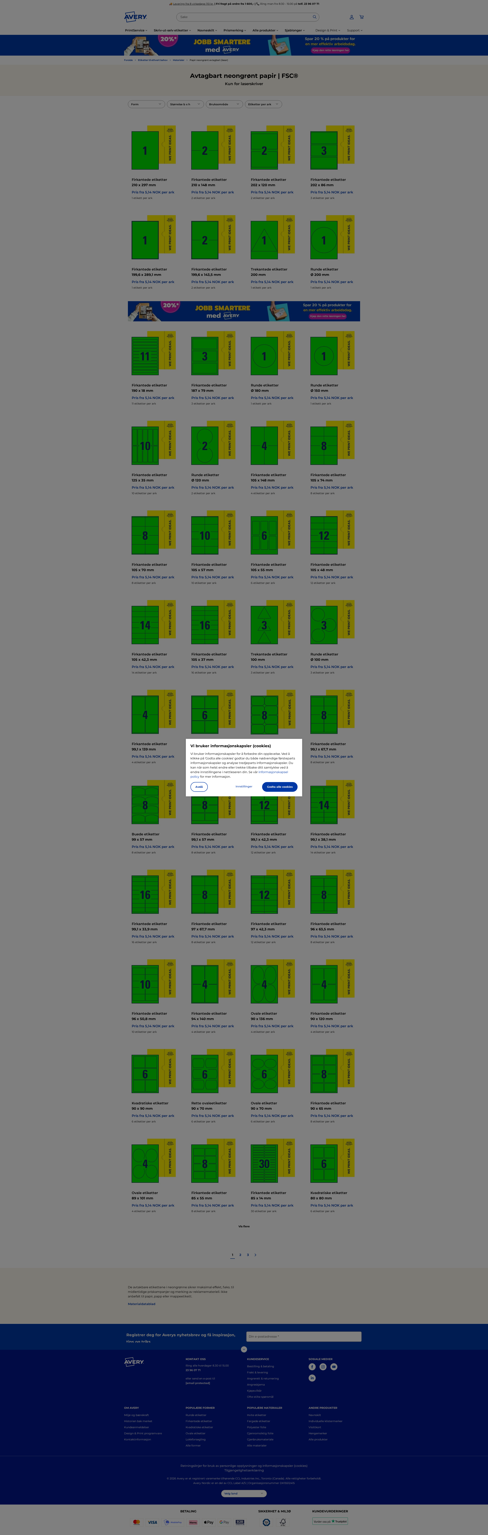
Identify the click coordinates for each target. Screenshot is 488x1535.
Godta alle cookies (280, 787)
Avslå (199, 787)
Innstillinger (244, 786)
